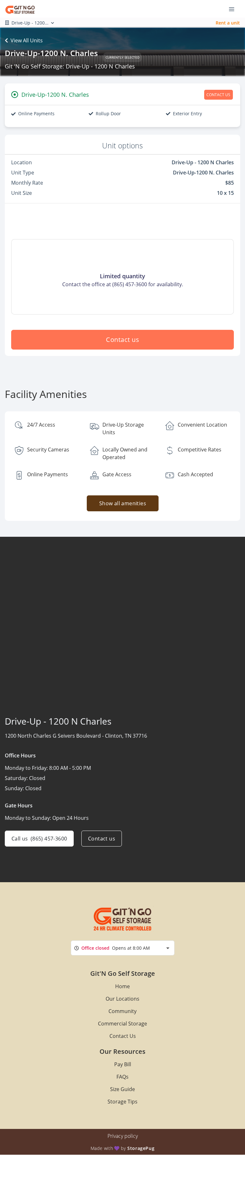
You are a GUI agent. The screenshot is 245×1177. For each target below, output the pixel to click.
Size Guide (122, 1089)
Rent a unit (228, 23)
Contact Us (122, 1035)
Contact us (122, 339)
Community (122, 1011)
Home (122, 986)
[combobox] (122, 947)
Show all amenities (122, 503)
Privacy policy (123, 1135)
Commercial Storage (122, 1023)
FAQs (122, 1076)
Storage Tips (122, 1101)
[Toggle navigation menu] (234, 9)
